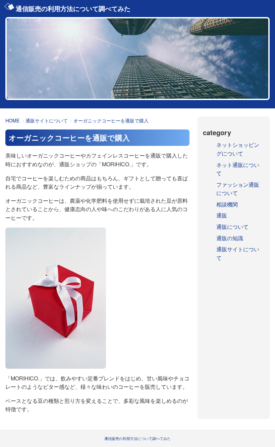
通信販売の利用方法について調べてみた (73, 8)
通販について (232, 227)
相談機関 (227, 204)
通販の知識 (229, 238)
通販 (221, 215)
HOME (12, 120)
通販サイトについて (46, 120)
